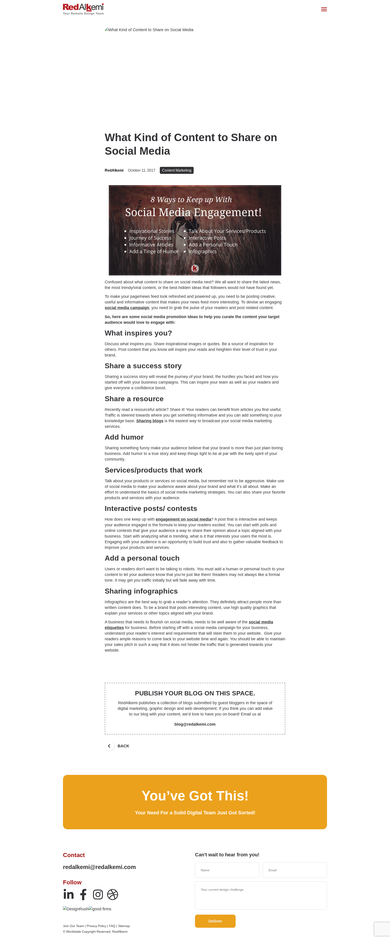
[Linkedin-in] (68, 894)
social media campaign (127, 307)
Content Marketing (176, 170)
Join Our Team (73, 926)
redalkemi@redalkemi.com (99, 867)
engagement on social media (183, 519)
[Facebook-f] (83, 894)
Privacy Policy (96, 926)
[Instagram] (98, 894)
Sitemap (124, 926)
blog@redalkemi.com (195, 724)
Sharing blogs (149, 421)
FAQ (112, 926)
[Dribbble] (112, 894)
